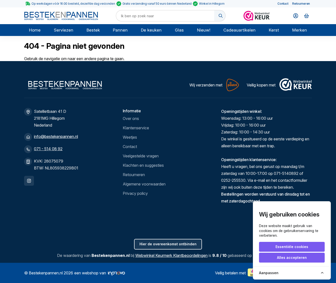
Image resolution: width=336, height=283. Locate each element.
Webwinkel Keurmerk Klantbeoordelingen (171, 255)
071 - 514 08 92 (48, 148)
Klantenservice (136, 127)
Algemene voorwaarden (144, 184)
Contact (282, 3)
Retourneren (301, 3)
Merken (299, 30)
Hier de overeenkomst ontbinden (168, 244)
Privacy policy (135, 193)
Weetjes (130, 137)
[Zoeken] (220, 15)
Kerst (274, 30)
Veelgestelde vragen (141, 155)
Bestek (93, 30)
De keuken (151, 30)
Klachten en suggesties (143, 165)
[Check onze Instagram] (29, 181)
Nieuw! (203, 30)
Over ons (131, 118)
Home (35, 30)
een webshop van (90, 272)
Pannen (120, 30)
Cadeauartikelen (239, 30)
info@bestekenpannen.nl (56, 136)
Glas (179, 30)
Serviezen (63, 30)
